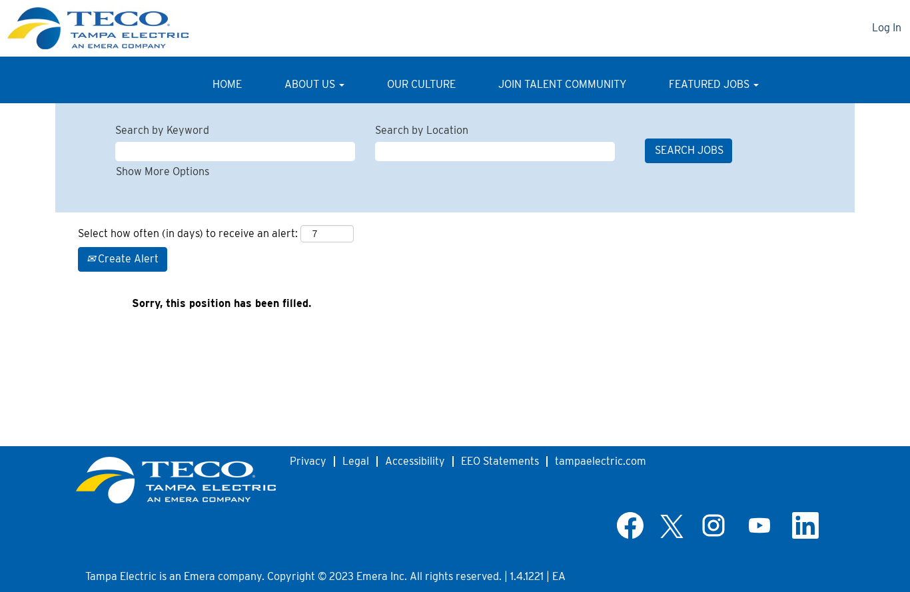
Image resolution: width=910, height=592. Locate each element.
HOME (227, 84)
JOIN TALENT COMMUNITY (562, 84)
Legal (355, 461)
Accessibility (415, 461)
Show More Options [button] (162, 171)
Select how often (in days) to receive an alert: (188, 233)
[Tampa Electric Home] (175, 480)
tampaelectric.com (600, 461)
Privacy (308, 461)
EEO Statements (500, 461)
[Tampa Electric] (110, 28)
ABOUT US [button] (311, 84)
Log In (886, 27)
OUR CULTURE (421, 84)
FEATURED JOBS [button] (710, 84)
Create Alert (127, 258)
